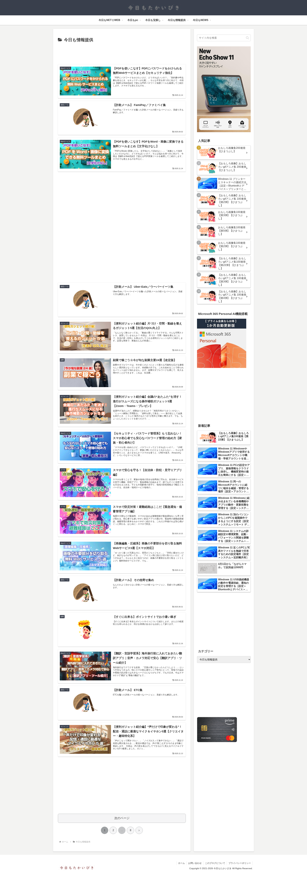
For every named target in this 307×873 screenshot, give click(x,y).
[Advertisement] (122, 52)
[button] (247, 38)
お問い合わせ (195, 863)
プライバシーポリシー (239, 863)
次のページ (122, 818)
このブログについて (215, 863)
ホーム (181, 863)
